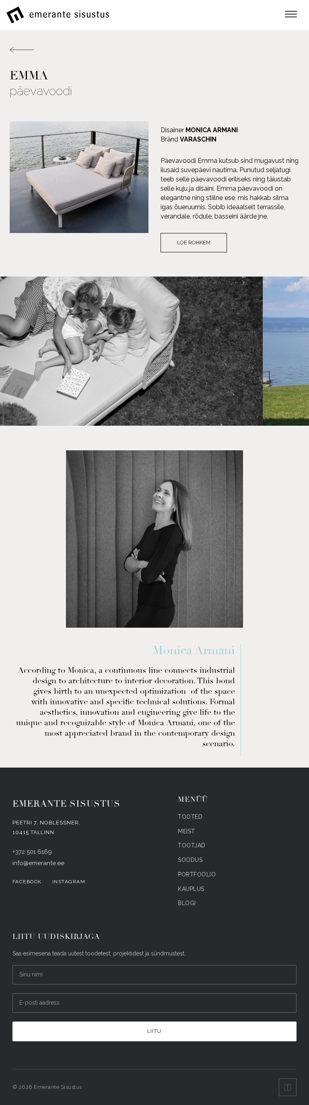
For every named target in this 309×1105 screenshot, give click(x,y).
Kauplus (191, 889)
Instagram (69, 881)
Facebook (27, 881)
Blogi (187, 903)
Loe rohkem (193, 242)
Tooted (190, 817)
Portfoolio (197, 874)
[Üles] (288, 1087)
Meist (186, 831)
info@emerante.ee (38, 863)
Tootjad (192, 845)
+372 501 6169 (32, 851)
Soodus (190, 860)
